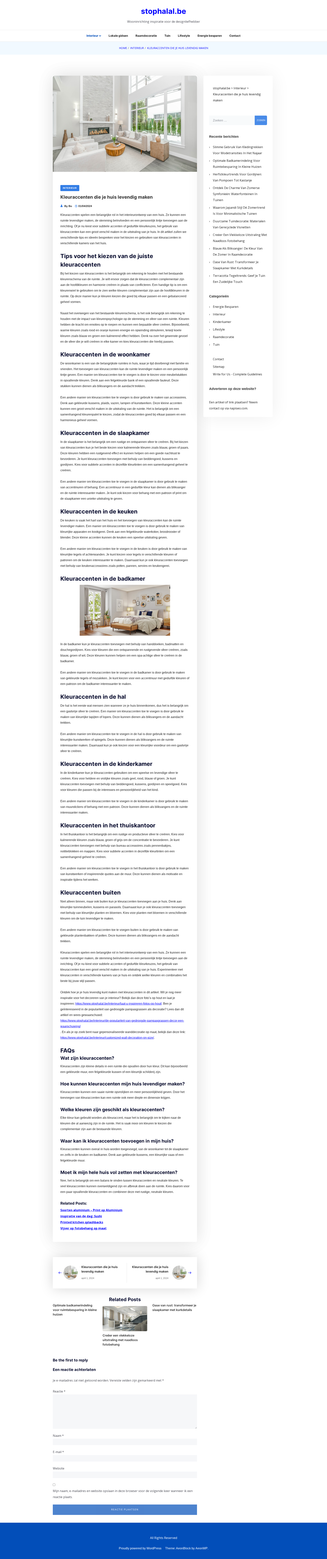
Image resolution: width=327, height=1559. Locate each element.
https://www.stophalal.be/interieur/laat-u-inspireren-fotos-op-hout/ (118, 1003)
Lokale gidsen (118, 35)
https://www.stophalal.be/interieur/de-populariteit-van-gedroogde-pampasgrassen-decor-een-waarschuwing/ (122, 1023)
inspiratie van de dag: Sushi (81, 1216)
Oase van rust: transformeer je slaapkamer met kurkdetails (174, 1307)
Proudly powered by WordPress (140, 1548)
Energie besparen (210, 35)
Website (58, 1468)
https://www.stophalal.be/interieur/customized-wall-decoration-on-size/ (107, 1037)
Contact (235, 35)
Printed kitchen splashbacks (81, 1222)
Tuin (167, 35)
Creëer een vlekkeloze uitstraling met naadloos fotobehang (120, 1339)
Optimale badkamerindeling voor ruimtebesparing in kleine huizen (75, 1309)
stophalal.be (163, 11)
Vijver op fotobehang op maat (83, 1228)
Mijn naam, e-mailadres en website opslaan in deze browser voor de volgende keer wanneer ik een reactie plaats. (123, 1494)
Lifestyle (184, 35)
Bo (70, 206)
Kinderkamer (222, 322)
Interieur (92, 35)
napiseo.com (238, 408)
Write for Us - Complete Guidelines (237, 374)
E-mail (58, 1452)
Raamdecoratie (146, 35)
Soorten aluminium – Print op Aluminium (91, 1210)
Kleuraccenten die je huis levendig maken (99, 1269)
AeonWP (201, 1548)
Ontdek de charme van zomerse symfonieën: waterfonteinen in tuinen (236, 194)
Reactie (59, 1391)
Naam (58, 1436)
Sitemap (218, 367)
